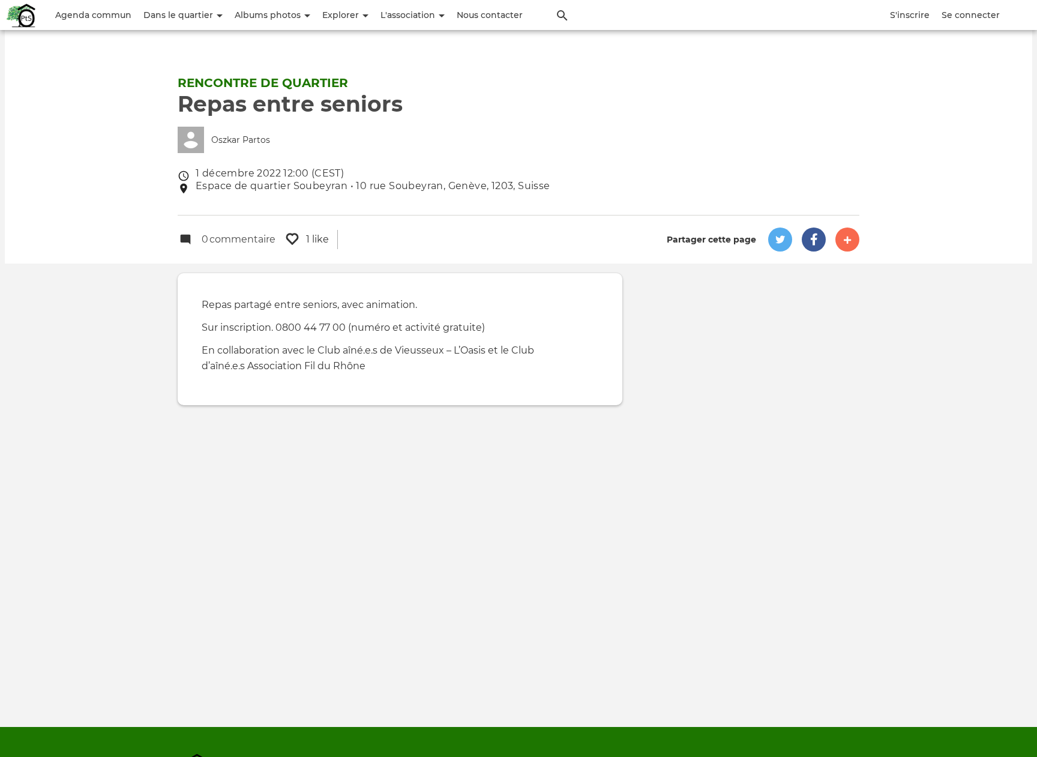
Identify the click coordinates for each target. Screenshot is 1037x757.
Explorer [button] (341, 15)
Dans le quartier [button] (179, 15)
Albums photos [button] (269, 15)
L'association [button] (408, 15)
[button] (780, 240)
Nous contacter (490, 15)
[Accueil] (21, 15)
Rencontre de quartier (263, 83)
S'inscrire (910, 15)
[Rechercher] (562, 15)
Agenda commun (93, 15)
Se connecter (971, 15)
